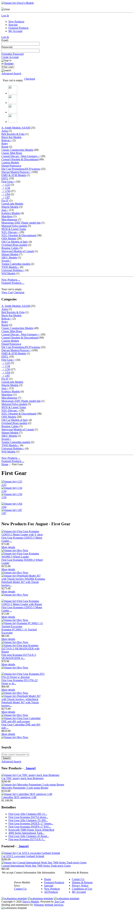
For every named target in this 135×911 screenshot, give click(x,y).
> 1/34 (5, 187)
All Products (51, 891)
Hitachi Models (9, 206)
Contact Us (20, 888)
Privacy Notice (80, 885)
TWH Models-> (10, 267)
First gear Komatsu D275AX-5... (26, 839)
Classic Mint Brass (11, 153)
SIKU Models (9, 257)
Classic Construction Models (17, 149)
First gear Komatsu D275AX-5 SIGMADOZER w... (18, 656)
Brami (4, 146)
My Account (15, 31)
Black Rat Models (11, 137)
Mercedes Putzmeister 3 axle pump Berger (24, 787)
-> (8, 181)
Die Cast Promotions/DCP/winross (20, 168)
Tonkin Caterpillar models (15, 263)
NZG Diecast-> (10, 232)
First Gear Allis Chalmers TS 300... (28, 820)
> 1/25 (5, 184)
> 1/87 (5, 197)
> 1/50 (5, 191)
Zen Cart (59, 901)
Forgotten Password (12, 53)
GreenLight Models (12, 203)
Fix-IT (5, 200)
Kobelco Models (10, 213)
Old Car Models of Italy (14, 241)
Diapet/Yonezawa (11, 165)
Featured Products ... (12, 282)
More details (8, 547)
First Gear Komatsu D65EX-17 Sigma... (30, 823)
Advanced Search (11, 73)
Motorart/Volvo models (14, 225)
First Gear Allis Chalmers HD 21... (27, 813)
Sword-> (6, 260)
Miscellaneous (9, 219)
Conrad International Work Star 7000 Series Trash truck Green (36, 865)
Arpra (4, 130)
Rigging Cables (10, 248)
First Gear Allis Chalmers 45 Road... (28, 836)
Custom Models (10, 162)
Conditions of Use (82, 888)
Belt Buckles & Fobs (13, 134)
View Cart (7, 292)
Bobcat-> (6, 140)
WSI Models (8, 273)
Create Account (10, 57)
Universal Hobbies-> (13, 270)
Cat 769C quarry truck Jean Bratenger (22, 778)
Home (4, 464)
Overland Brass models (14, 244)
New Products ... (10, 279)
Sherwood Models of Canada (17, 251)
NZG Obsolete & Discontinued (18, 235)
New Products (16, 21)
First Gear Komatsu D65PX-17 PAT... (29, 826)
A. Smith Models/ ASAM (15, 127)
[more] (30, 768)
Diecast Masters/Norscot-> (16, 172)
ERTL (4, 178)
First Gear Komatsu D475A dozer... (28, 817)
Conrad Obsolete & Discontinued (19, 159)
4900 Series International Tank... (26, 832)
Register (9, 63)
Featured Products (18, 27)
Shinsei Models (9, 254)
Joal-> (4, 210)
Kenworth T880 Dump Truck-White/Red (31, 829)
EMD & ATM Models (13, 175)
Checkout (29, 78)
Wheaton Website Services (48, 904)
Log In (5, 15)
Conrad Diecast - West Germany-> (20, 156)
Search (6, 747)
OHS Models (8, 238)
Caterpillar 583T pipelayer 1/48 (18, 797)
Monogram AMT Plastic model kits (21, 222)
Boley (4, 143)
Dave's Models (30, 901)
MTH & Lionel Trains (13, 229)
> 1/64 (5, 194)
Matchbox (7, 216)
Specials (13, 24)
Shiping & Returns (82, 882)
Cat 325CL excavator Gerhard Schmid (22, 856)
